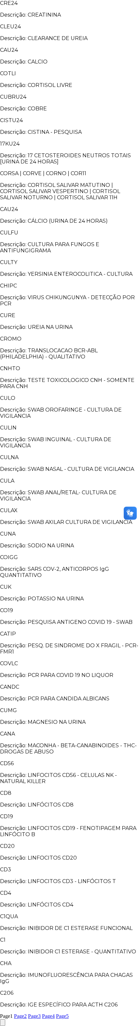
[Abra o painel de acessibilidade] (2, 1022)
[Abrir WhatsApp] (123, 1009)
